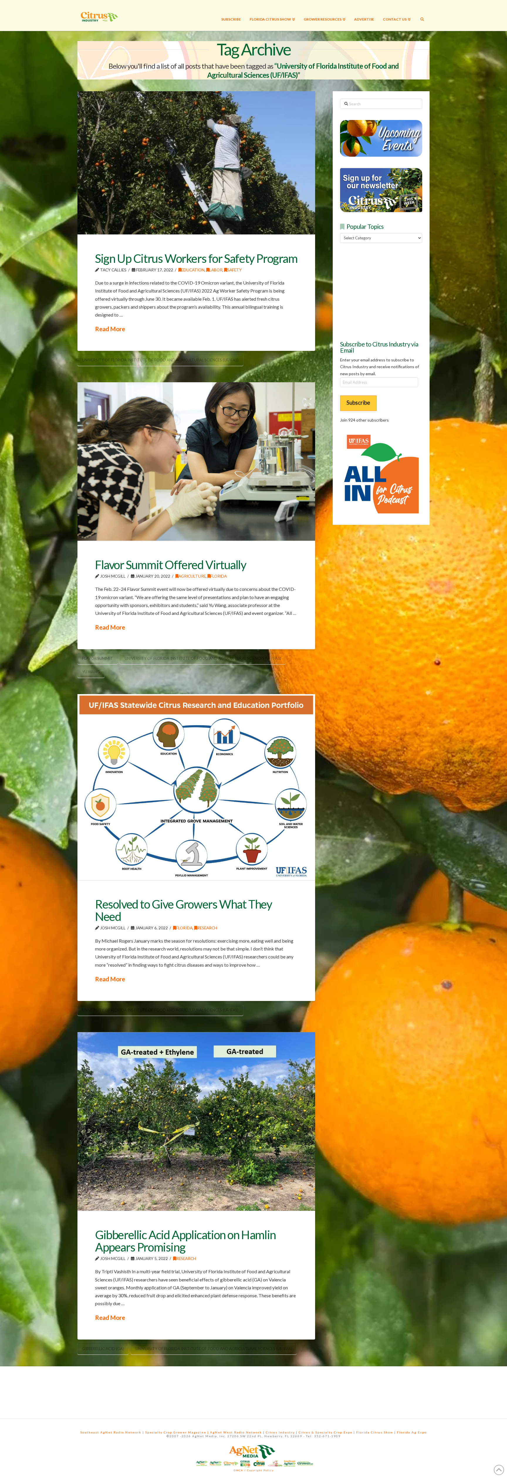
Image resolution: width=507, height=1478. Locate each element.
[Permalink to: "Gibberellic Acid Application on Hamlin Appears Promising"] (196, 1121)
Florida (218, 576)
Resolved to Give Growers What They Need (183, 910)
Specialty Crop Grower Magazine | (177, 1432)
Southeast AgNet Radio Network (110, 1432)
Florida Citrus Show (374, 1432)
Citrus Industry (280, 1432)
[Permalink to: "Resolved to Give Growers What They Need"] (196, 787)
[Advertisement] (384, 291)
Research (207, 927)
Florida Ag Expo (412, 1432)
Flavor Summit (97, 658)
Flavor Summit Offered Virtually (170, 565)
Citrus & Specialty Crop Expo (325, 1432)
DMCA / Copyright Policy (254, 1470)
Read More (110, 328)
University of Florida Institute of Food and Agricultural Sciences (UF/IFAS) (160, 360)
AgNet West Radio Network (236, 1432)
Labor (215, 269)
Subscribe (358, 402)
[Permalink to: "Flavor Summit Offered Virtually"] (196, 461)
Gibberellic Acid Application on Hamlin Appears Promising (185, 1241)
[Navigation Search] (422, 15)
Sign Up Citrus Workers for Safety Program (196, 258)
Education (193, 269)
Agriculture (192, 576)
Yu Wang (91, 671)
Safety (234, 269)
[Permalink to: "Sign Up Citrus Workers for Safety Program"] (196, 162)
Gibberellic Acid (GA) (103, 1348)
